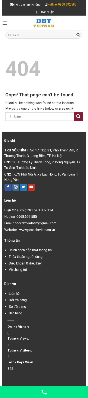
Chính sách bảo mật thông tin (30, 250)
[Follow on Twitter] (23, 187)
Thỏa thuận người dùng (26, 257)
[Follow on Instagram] (15, 187)
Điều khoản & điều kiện (25, 263)
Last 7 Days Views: (21, 362)
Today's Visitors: (20, 350)
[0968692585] (44, 392)
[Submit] (78, 35)
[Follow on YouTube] (31, 187)
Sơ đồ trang (17, 307)
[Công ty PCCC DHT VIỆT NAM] (44, 23)
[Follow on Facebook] (8, 187)
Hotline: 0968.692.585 (61, 4)
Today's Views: (18, 338)
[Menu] (4, 23)
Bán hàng (15, 313)
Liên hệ (14, 294)
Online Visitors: (19, 327)
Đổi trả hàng (18, 300)
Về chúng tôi (18, 270)
